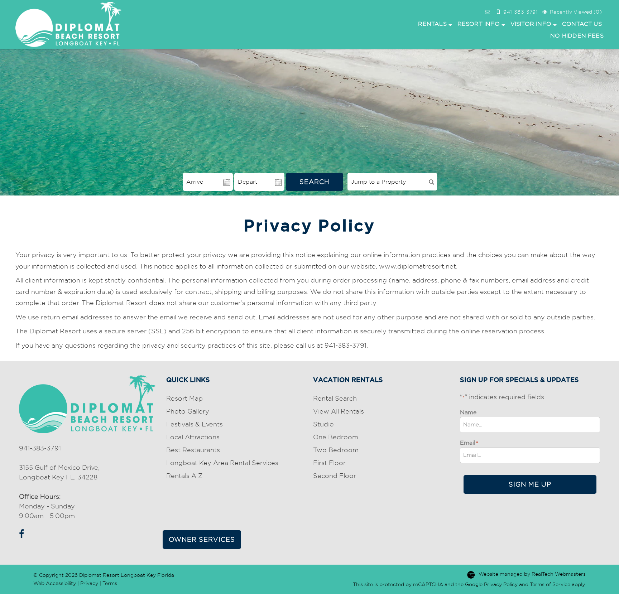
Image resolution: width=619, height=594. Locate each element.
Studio (323, 424)
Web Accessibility (54, 583)
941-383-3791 (40, 448)
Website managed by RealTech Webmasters (532, 573)
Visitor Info (530, 24)
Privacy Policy (501, 584)
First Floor (329, 462)
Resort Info (478, 24)
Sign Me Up (530, 484)
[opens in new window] (20, 532)
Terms (109, 583)
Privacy (89, 583)
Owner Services (202, 539)
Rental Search (335, 398)
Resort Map (184, 398)
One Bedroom (335, 437)
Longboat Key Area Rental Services (222, 462)
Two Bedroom (336, 449)
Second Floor (334, 475)
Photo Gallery (187, 411)
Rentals (432, 24)
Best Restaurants (193, 449)
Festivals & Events (194, 424)
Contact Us (582, 24)
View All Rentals (338, 411)
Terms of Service (550, 584)
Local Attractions (193, 437)
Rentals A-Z (184, 475)
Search (314, 181)
